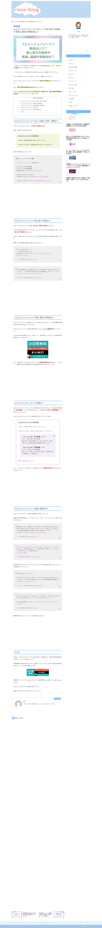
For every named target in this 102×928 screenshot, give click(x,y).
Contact (66, 3)
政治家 (72, 98)
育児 (71, 102)
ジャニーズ (73, 81)
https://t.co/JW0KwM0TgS (42, 176)
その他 (72, 88)
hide (40, 98)
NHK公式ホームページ (28, 460)
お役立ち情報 (73, 67)
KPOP (71, 60)
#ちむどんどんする (39, 253)
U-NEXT (44, 329)
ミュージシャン (74, 95)
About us (60, 3)
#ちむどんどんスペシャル (24, 162)
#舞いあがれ (24, 547)
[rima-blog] (27, 15)
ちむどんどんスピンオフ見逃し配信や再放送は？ (33, 105)
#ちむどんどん (22, 158)
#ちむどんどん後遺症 (40, 532)
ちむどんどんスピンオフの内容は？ (30, 107)
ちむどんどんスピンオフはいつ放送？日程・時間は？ (34, 101)
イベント (72, 63)
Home (47, 3)
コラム (72, 77)
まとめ (22, 111)
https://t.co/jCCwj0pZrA (22, 255)
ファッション (73, 91)
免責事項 (82, 3)
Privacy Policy (74, 3)
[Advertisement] (38, 201)
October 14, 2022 (32, 536)
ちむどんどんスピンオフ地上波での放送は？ (32, 103)
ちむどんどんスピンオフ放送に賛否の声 (31, 109)
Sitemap (52, 3)
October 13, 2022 (47, 180)
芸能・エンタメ (17, 26)
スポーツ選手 (73, 84)
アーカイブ (69, 113)
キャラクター (73, 70)
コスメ (72, 74)
